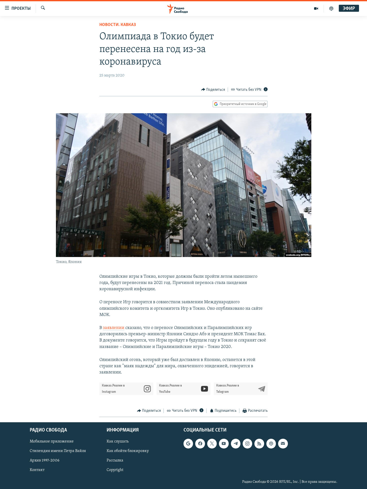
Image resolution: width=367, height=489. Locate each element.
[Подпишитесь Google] (188, 443)
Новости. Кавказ (117, 25)
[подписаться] (283, 443)
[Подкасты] (271, 443)
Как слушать (118, 442)
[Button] (213, 89)
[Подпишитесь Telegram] (235, 443)
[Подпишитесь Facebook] (200, 443)
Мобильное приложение (52, 442)
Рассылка (115, 460)
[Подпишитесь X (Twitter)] (212, 443)
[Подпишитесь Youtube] (223, 443)
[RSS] (259, 443)
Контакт (37, 470)
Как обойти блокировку (128, 451)
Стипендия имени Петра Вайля (58, 451)
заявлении (113, 328)
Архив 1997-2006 (44, 460)
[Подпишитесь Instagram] (247, 443)
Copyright (115, 470)
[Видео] (316, 8)
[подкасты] (331, 8)
